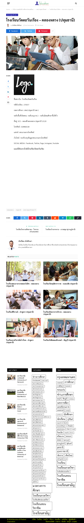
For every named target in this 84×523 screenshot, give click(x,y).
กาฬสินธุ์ (59, 386)
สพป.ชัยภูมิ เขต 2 (37, 397)
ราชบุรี (73, 429)
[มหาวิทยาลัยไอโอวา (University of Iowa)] (11, 406)
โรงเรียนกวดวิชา (41, 495)
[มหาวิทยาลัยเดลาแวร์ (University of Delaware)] (11, 421)
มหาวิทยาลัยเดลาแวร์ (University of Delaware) (22, 422)
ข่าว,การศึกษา (65, 394)
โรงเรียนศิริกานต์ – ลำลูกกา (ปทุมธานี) (20, 312)
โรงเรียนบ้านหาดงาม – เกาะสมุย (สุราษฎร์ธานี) (60, 229)
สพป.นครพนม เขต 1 (38, 400)
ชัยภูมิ (65, 399)
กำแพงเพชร (68, 386)
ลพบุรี (66, 433)
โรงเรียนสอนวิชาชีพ (39, 506)
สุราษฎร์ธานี (61, 444)
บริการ (51, 519)
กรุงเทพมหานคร (66, 377)
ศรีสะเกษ (60, 436)
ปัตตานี (65, 423)
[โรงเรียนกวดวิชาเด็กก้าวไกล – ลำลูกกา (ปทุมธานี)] (23, 328)
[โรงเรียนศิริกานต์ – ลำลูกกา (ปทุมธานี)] (23, 299)
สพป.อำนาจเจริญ (37, 462)
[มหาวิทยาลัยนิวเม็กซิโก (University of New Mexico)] (11, 392)
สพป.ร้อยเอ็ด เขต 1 (37, 431)
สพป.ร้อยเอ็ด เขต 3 (37, 437)
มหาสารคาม (61, 429)
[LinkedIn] (8, 92)
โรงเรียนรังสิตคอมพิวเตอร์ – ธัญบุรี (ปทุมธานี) (59, 340)
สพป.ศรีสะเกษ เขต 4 (38, 445)
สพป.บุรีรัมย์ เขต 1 (45, 417)
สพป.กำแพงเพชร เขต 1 (38, 386)
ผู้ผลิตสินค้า (72, 519)
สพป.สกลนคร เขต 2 (38, 448)
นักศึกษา (68, 414)
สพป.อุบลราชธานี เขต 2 (39, 473)
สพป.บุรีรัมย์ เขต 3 (37, 422)
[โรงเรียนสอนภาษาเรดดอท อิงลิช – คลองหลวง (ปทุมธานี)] (23, 271)
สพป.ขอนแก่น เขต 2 (38, 389)
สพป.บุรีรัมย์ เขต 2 (37, 420)
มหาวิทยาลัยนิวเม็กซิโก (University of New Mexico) (22, 393)
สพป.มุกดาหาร (36, 428)
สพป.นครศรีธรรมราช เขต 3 (39, 411)
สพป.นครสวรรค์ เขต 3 (38, 414)
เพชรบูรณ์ (60, 459)
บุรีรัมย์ (70, 419)
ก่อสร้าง (45, 519)
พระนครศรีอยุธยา (61, 426)
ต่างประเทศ (36, 380)
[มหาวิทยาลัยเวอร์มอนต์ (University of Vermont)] (11, 377)
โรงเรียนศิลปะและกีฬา (41, 500)
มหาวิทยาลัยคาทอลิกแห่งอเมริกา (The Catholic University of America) (21, 451)
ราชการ (58, 521)
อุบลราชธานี (62, 451)
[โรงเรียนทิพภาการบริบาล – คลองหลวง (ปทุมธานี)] (60, 299)
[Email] (8, 102)
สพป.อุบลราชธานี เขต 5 (39, 479)
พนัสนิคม (64, 519)
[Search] (76, 3)
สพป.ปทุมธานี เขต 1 (12, 15)
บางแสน (74, 521)
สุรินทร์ (69, 443)
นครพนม (71, 399)
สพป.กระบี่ (45, 380)
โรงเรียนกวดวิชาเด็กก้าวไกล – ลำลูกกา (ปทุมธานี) (20, 341)
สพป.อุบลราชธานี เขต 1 (39, 470)
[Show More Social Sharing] (53, 31)
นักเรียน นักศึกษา (17, 25)
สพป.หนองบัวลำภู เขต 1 (39, 459)
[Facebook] (8, 81)
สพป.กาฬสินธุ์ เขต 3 (37, 383)
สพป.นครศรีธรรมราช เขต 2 (39, 408)
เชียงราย (60, 455)
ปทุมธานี (18, 210)
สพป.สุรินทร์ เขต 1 (38, 451)
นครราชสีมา (63, 402)
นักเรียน (61, 419)
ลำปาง (71, 433)
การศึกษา (69, 381)
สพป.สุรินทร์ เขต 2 (37, 453)
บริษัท (34, 519)
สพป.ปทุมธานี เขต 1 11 (29, 210)
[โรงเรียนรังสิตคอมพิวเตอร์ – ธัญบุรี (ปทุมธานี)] (60, 328)
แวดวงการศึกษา (39, 488)
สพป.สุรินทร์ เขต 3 (37, 456)
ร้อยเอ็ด (60, 432)
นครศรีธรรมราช (63, 407)
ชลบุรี (59, 399)
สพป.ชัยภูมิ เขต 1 (37, 394)
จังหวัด (64, 521)
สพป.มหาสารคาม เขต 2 (38, 425)
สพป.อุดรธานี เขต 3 (37, 467)
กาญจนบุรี (59, 382)
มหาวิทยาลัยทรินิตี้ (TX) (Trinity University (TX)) (22, 436)
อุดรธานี (60, 447)
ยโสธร (68, 429)
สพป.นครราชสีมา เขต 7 (38, 406)
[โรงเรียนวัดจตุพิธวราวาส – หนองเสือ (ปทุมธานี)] (60, 271)
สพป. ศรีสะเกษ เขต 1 (38, 440)
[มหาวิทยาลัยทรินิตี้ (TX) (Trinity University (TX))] (11, 435)
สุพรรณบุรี (66, 440)
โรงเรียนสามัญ (41, 513)
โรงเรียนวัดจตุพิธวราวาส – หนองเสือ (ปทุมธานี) (60, 284)
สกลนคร (68, 436)
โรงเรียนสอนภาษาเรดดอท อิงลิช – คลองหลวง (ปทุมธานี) (22, 285)
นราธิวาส (59, 415)
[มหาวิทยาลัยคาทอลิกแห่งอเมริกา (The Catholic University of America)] (11, 448)
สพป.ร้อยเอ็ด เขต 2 (38, 434)
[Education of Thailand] (42, 3)
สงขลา (59, 440)
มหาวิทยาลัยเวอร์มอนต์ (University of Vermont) (22, 379)
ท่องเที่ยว (57, 519)
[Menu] (8, 3)
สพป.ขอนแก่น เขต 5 (38, 392)
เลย (66, 459)
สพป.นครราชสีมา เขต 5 (38, 403)
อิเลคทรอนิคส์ (50, 521)
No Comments (29, 25)
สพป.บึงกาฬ (36, 417)
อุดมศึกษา (35, 481)
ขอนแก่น (61, 389)
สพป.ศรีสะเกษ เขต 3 (38, 442)
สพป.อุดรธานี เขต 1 (37, 465)
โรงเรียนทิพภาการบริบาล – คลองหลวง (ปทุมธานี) (57, 313)
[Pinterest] (8, 97)
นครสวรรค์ (60, 410)
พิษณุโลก (70, 426)
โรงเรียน (61, 462)
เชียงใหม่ (68, 455)
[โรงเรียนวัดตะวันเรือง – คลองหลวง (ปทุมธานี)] (42, 53)
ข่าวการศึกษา (39, 376)
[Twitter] (8, 87)
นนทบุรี (68, 410)
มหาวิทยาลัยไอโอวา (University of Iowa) (22, 408)
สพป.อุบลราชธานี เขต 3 (38, 476)
